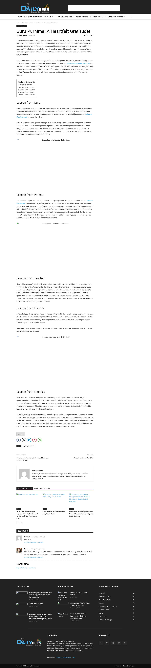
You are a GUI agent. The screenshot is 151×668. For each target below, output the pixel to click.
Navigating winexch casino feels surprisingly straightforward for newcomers (40, 595)
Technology (98, 16)
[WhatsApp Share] (40, 440)
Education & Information (29, 16)
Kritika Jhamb (22, 35)
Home (18, 23)
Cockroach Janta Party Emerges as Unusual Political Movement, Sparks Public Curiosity (81, 514)
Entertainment (82, 16)
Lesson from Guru (25, 85)
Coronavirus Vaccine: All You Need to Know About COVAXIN (32, 459)
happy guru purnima (29, 446)
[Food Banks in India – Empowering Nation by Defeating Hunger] (63, 616)
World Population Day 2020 (83, 458)
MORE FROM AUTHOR (42, 489)
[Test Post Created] (22, 606)
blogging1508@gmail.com (65, 657)
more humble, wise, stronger (78, 63)
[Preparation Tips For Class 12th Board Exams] (63, 606)
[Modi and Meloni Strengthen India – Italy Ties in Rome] (55, 501)
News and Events (115, 16)
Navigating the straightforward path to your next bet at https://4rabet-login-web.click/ (40, 616)
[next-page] (21, 522)
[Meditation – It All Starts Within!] (63, 596)
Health (47, 16)
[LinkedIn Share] (29, 440)
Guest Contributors (129, 666)
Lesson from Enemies (27, 95)
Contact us (118, 666)
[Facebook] (101, 643)
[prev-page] (17, 522)
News (18, 509)
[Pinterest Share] (34, 440)
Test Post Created (36, 604)
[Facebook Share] (18, 440)
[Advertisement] (94, 8)
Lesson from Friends (26, 92)
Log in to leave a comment (33, 542)
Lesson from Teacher (27, 90)
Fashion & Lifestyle (63, 16)
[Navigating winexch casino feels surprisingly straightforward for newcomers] (22, 595)
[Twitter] (125, 643)
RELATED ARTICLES (25, 489)
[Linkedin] (113, 643)
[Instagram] (107, 643)
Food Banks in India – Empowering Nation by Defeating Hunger (78, 616)
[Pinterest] (119, 643)
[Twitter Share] (24, 440)
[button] (132, 17)
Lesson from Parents (26, 87)
